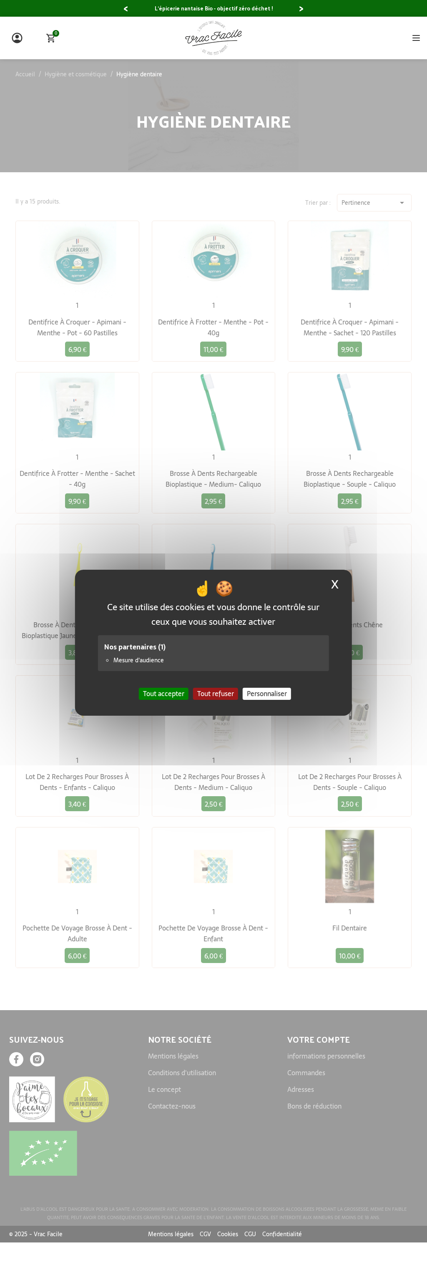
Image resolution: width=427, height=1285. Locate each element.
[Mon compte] (17, 38)
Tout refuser (215, 693)
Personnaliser (267, 693)
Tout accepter (163, 693)
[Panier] (51, 38)
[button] (126, 9)
